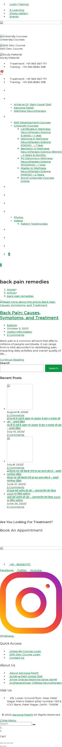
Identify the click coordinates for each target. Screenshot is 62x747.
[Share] (8, 743)
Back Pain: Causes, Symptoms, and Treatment (29, 315)
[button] (31, 272)
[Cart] (1, 73)
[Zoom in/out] (1, 743)
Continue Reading (13, 359)
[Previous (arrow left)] (1, 746)
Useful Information (19, 331)
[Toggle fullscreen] (4, 743)
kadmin (12, 325)
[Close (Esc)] (11, 743)
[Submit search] (34, 724)
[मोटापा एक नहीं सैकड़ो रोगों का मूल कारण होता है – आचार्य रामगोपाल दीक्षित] (34, 474)
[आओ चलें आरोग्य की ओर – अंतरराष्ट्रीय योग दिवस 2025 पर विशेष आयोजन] (34, 493)
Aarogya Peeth (22, 714)
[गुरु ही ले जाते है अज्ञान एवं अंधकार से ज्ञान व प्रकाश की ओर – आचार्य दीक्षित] (34, 421)
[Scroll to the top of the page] (1, 717)
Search (5, 363)
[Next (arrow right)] (4, 746)
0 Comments (15, 335)
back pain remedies (20, 296)
